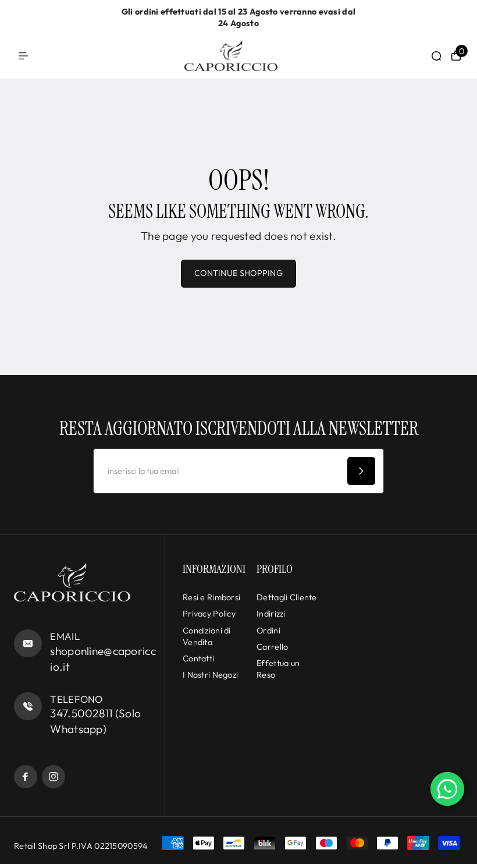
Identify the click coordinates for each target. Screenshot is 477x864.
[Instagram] (53, 776)
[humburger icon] (23, 56)
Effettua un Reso (278, 669)
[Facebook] (25, 776)
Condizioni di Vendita (207, 636)
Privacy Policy (209, 613)
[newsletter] (361, 471)
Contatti (198, 658)
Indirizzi (271, 613)
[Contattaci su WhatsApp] (447, 789)
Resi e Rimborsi (211, 597)
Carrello (272, 647)
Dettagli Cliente (287, 597)
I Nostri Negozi (210, 675)
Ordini (268, 630)
